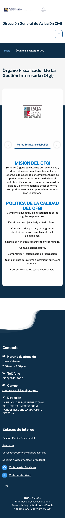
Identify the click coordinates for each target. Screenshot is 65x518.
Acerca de (8, 445)
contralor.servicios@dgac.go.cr (20, 390)
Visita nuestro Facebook (22, 467)
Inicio (7, 50)
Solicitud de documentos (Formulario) (23, 459)
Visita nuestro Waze (20, 475)
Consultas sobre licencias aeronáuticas (24, 452)
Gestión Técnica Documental (18, 438)
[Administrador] (6, 485)
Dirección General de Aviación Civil (32, 23)
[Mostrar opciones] (59, 34)
